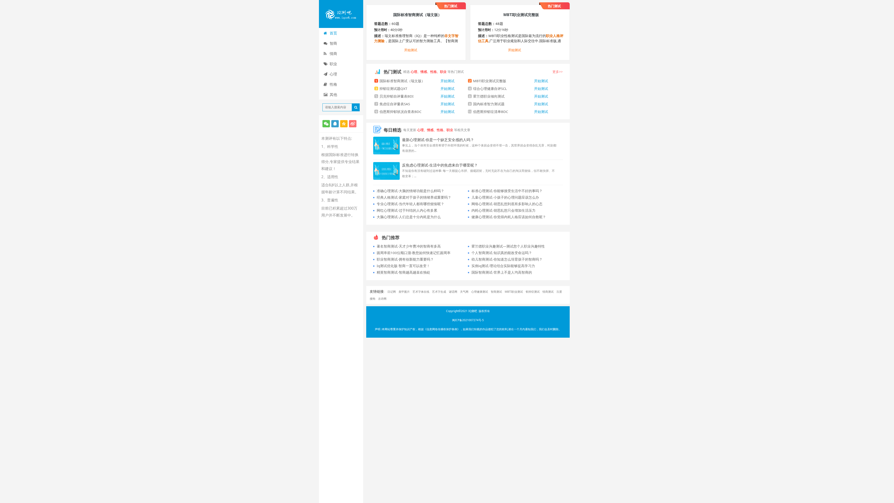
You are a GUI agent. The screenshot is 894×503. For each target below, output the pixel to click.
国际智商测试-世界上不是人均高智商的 (501, 272)
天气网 (464, 292)
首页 (333, 33)
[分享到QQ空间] (344, 123)
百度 (559, 292)
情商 (333, 53)
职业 (333, 63)
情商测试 (548, 292)
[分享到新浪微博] (352, 123)
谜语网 (453, 292)
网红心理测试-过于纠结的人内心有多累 (407, 210)
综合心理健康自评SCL (510, 88)
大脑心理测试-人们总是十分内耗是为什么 (409, 216)
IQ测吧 (472, 311)
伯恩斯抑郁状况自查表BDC (416, 111)
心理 (333, 74)
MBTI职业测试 (514, 292)
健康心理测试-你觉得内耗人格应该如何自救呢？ (508, 216)
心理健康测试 (479, 292)
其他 (333, 94)
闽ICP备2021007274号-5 (468, 320)
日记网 (391, 292)
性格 (333, 84)
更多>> (557, 71)
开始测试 (410, 50)
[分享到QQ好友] (335, 123)
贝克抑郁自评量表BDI (416, 96)
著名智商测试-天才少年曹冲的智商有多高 (409, 246)
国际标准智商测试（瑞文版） (416, 81)
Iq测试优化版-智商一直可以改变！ (403, 265)
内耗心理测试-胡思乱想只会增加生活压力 (503, 210)
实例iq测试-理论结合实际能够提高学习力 (503, 265)
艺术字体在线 (421, 292)
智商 (333, 43)
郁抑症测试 (533, 292)
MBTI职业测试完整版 (510, 81)
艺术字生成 (439, 292)
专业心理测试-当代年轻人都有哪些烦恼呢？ (410, 203)
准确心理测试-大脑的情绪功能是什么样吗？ (410, 190)
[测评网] (341, 14)
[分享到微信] (326, 123)
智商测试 (496, 292)
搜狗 (372, 299)
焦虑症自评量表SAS (416, 104)
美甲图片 (404, 292)
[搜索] (356, 107)
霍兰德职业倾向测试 (510, 96)
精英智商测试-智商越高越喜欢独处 (403, 272)
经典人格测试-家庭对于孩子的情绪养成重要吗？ (414, 197)
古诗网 (382, 299)
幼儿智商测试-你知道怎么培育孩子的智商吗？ (506, 259)
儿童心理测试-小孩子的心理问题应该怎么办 (505, 197)
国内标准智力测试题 (510, 104)
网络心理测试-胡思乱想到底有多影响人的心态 (506, 203)
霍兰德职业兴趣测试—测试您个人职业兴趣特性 (508, 246)
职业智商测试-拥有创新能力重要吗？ (405, 259)
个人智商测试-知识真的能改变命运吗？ (501, 252)
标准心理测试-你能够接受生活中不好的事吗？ (506, 190)
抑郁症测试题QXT (416, 88)
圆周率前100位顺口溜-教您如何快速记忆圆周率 (413, 252)
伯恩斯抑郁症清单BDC (510, 111)
